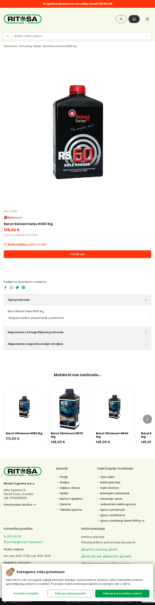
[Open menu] (147, 19)
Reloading (25, 46)
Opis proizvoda (18, 300)
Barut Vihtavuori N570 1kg (67, 435)
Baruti (37, 46)
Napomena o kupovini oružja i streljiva (35, 344)
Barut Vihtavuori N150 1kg (24, 433)
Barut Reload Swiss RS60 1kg (59, 46)
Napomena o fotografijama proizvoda (35, 332)
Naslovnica (10, 46)
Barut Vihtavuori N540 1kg (112, 435)
